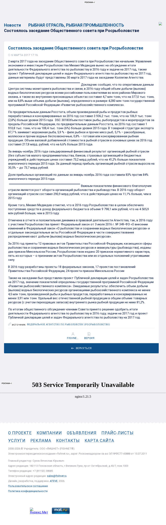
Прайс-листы (117, 433)
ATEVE (53, 480)
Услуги (17, 440)
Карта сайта (99, 440)
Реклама (40, 440)
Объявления (82, 433)
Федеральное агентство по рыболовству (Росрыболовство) (68, 325)
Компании (49, 433)
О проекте (20, 433)
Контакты (68, 440)
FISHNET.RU (73, 338)
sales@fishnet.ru (57, 475)
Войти (157, 21)
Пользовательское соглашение (28, 486)
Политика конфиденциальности (28, 491)
